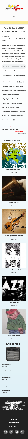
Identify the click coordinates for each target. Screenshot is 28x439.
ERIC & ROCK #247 (6, 364)
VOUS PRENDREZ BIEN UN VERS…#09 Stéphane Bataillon (14, 236)
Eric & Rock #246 (6, 371)
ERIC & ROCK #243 (6, 390)
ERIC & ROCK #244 (6, 384)
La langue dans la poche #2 (14, 270)
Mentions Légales (14, 427)
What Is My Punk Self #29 (14, 335)
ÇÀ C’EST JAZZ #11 (14, 302)
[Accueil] (2, 31)
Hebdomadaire (15, 38)
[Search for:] (16, 22)
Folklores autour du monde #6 (14, 169)
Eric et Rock (7, 38)
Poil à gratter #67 (14, 202)
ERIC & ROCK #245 (6, 377)
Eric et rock (13, 343)
